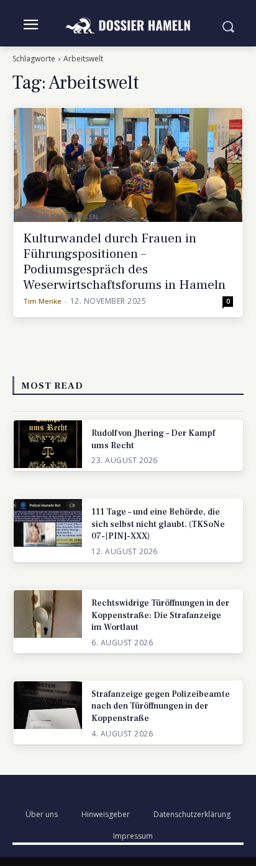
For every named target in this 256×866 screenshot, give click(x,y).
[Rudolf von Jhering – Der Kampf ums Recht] (48, 444)
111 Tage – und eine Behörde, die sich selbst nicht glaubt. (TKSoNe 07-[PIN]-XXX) (158, 524)
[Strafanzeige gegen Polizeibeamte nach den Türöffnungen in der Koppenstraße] (48, 705)
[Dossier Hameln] (128, 25)
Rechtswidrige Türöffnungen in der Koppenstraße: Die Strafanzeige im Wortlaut (160, 615)
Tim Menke (42, 301)
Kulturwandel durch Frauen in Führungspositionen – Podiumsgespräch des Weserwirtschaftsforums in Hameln (124, 261)
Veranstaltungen (59, 216)
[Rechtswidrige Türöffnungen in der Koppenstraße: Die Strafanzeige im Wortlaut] (48, 614)
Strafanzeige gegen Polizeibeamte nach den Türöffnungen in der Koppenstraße (160, 706)
